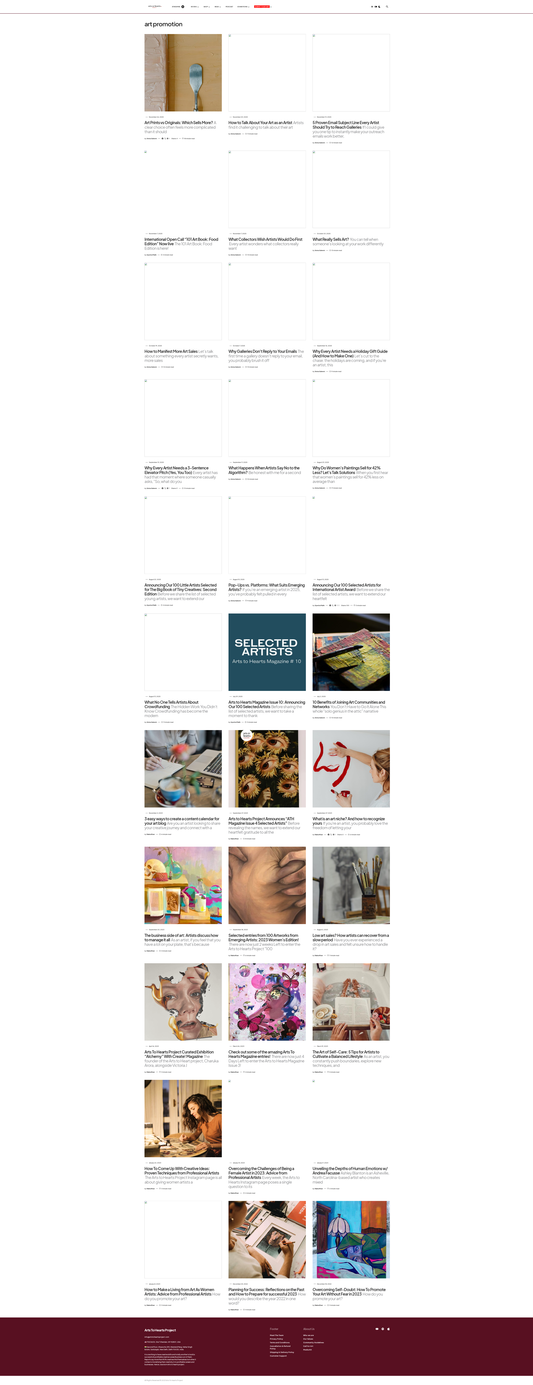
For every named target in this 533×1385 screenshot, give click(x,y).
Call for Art (308, 1346)
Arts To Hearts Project (160, 1330)
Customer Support (278, 1356)
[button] (375, 7)
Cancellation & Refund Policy (280, 1347)
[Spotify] (383, 1328)
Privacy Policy (276, 1339)
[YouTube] (377, 1328)
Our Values (308, 1339)
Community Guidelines (313, 1343)
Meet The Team (277, 1335)
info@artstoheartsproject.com (156, 1337)
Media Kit (307, 1350)
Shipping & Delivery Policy (282, 1352)
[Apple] (388, 1328)
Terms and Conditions (280, 1343)
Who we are (308, 1335)
